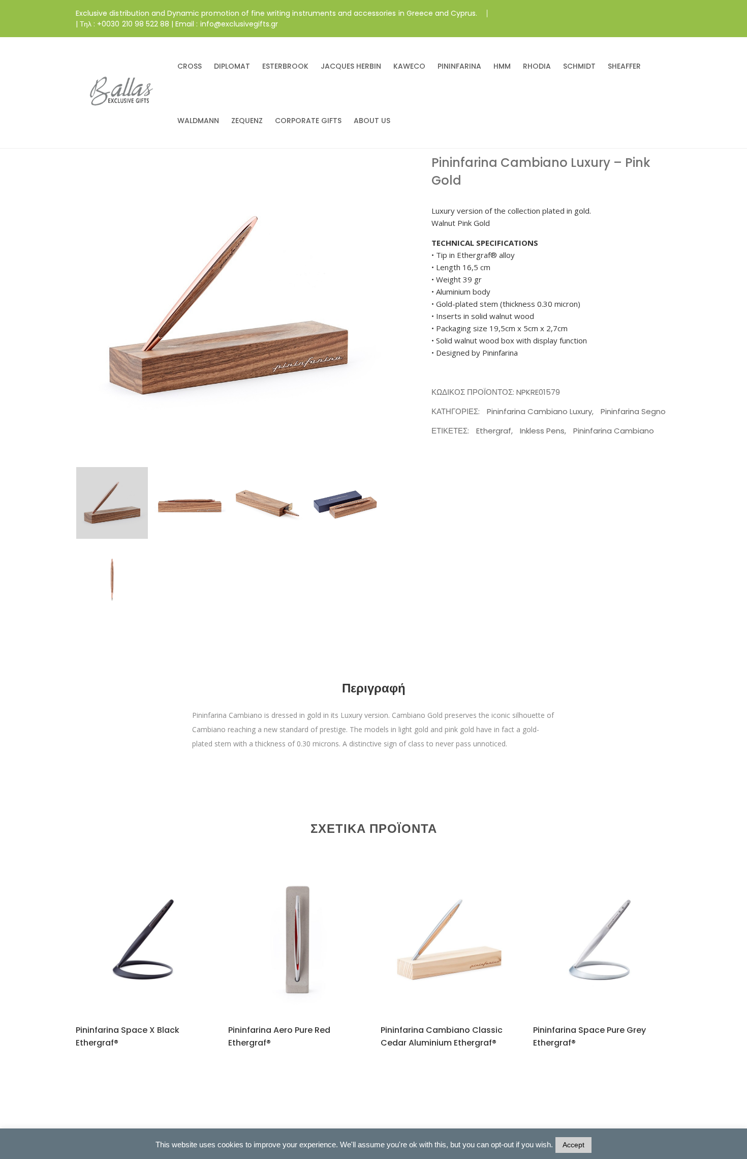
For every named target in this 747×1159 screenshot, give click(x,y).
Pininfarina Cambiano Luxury (539, 411)
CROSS (189, 66)
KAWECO (409, 66)
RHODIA (537, 66)
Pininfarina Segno (633, 411)
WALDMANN (198, 120)
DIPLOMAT (232, 66)
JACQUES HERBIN (351, 66)
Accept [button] (573, 1145)
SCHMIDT (579, 66)
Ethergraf (493, 430)
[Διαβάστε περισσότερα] (132, 955)
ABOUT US (372, 120)
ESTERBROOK (285, 66)
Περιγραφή (374, 688)
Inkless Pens (542, 430)
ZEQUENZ (247, 120)
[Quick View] (156, 955)
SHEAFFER (624, 66)
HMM (502, 66)
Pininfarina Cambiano (613, 430)
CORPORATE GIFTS (308, 120)
